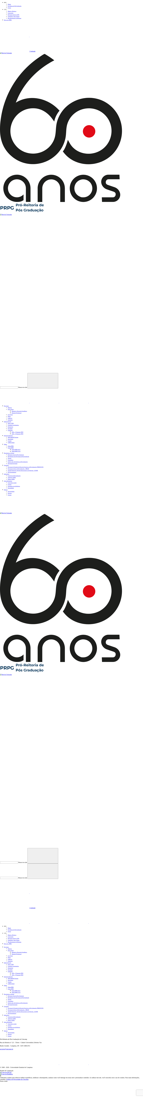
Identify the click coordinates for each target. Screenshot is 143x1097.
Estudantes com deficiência (14, 486)
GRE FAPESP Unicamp (13, 437)
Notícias (5, 489)
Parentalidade (11, 488)
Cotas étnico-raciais (12, 482)
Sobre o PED (11, 423)
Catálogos (10, 418)
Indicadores (6, 474)
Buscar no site (22, 387)
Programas (6, 405)
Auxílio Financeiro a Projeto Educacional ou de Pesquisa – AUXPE (23, 470)
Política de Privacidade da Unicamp (17, 1079)
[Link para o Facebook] (15, 402)
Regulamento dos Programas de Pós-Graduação (18, 456)
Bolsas (9, 416)
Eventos (9, 484)
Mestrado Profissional (16, 412)
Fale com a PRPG (8, 20)
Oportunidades (11, 491)
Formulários (10, 460)
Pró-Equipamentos (12, 472)
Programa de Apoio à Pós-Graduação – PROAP (18, 468)
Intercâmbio (10, 439)
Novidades (10, 428)
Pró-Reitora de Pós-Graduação (14, 6)
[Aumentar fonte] (15, 36)
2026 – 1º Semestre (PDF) (17, 432)
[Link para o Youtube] (103, 402)
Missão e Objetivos (12, 11)
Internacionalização (8, 435)
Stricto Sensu (11, 409)
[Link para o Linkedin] (44, 402)
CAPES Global (11, 442)
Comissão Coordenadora (13, 425)
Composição (10, 13)
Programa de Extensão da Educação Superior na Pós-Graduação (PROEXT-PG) (25, 467)
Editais (5, 444)
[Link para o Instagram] (74, 402)
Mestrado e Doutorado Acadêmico (19, 411)
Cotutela (9, 440)
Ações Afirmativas (8, 481)
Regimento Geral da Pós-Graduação (16, 454)
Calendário (10, 419)
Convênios (6, 465)
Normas (9, 458)
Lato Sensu (10, 414)
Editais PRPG (11, 446)
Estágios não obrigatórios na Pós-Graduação (18, 461)
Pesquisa (10, 493)
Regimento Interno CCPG (13, 14)
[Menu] (14, 511)
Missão (9, 4)
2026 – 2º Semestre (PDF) (17, 433)
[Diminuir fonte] (44, 36)
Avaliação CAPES (12, 477)
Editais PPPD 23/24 (16, 451)
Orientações (10, 426)
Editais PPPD (11, 447)
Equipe (9, 7)
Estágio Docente (7, 421)
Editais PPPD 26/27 (16, 449)
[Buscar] (14, 847)
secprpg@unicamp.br (6, 1049)
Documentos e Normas (9, 453)
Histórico (10, 407)
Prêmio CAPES (11, 479)
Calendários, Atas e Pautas (13, 16)
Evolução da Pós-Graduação (14, 475)
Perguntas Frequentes (12, 463)
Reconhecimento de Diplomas (14, 18)
